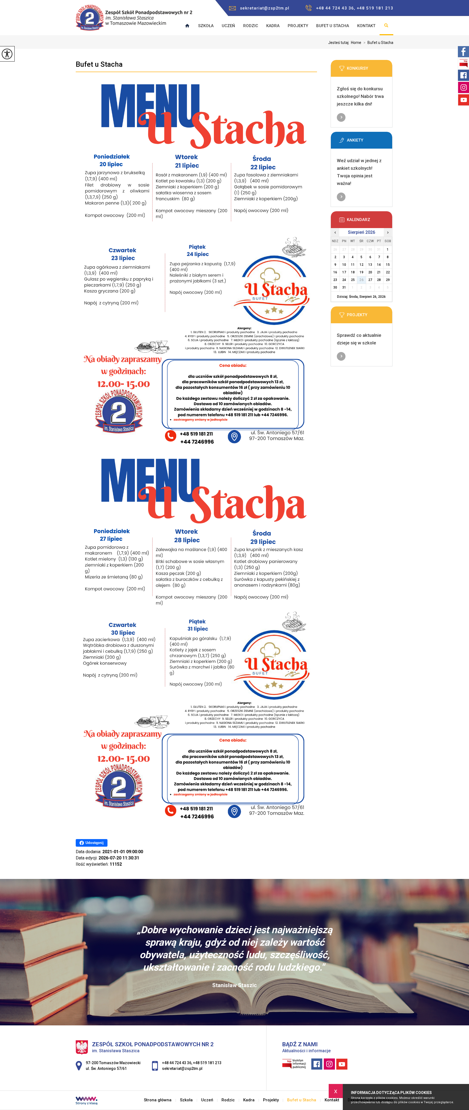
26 (361, 280)
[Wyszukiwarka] (386, 25)
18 (353, 272)
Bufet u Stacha (332, 25)
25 (353, 280)
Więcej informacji (341, 117)
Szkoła (206, 25)
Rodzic (250, 25)
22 (388, 272)
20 (370, 272)
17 (344, 272)
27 (370, 280)
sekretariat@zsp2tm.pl (264, 8)
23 (335, 280)
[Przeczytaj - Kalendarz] (370, 221)
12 (361, 265)
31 (344, 287)
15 (388, 265)
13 (370, 265)
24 (344, 280)
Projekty (298, 25)
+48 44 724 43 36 (176, 1063)
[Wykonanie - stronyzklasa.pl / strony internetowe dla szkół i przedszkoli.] (86, 1101)
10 (344, 265)
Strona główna (158, 1100)
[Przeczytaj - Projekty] (370, 316)
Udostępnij (94, 843)
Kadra (273, 25)
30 (335, 287)
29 (388, 280)
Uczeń (228, 25)
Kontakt (366, 25)
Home (356, 42)
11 (353, 265)
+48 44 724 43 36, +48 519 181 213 (354, 8)
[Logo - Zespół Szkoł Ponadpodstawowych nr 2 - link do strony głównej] (134, 20)
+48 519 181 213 (207, 1063)
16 (335, 272)
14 (379, 265)
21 (379, 272)
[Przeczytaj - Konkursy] (370, 70)
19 (361, 272)
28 (379, 280)
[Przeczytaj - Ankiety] (370, 142)
